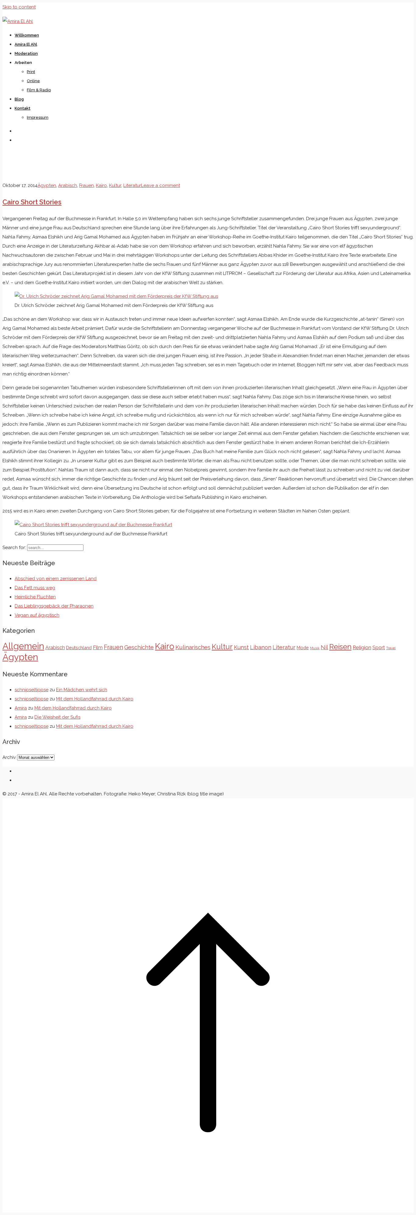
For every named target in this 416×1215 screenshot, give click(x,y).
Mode (303, 647)
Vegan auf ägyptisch (37, 615)
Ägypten (46, 185)
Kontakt (22, 108)
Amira (21, 708)
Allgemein (23, 646)
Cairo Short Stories (32, 202)
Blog (19, 99)
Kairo (101, 185)
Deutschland (79, 647)
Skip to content (19, 7)
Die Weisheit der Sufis (57, 717)
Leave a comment (160, 185)
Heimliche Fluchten (35, 597)
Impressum (37, 117)
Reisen (340, 646)
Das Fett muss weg (35, 587)
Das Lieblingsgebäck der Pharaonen (54, 606)
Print (31, 71)
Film (98, 647)
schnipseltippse (31, 689)
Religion (362, 647)
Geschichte (139, 647)
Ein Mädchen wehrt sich (81, 689)
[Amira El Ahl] (17, 21)
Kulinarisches (192, 647)
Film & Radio (39, 90)
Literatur (132, 185)
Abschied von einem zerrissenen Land (56, 578)
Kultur (115, 185)
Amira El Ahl (26, 44)
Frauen (86, 185)
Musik (314, 648)
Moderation (26, 53)
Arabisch (67, 185)
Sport (378, 647)
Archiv (9, 757)
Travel (391, 648)
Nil (324, 647)
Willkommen (27, 35)
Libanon (260, 647)
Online (33, 81)
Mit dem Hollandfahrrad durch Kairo (94, 699)
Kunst (241, 647)
